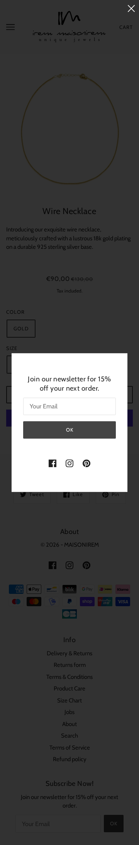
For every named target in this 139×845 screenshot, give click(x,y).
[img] (52, 463)
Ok (69, 430)
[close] (131, 8)
